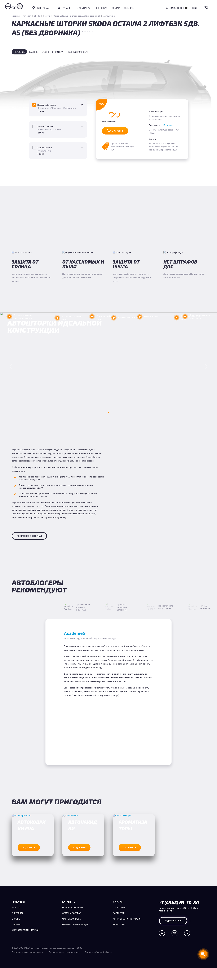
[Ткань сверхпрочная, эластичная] (185, 316)
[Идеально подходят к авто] (57, 318)
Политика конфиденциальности (27, 952)
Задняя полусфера (52, 51)
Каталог (16, 907)
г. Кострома (167, 125)
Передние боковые (46, 105)
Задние (33, 51)
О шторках (101, 8)
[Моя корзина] (206, 5)
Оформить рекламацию (75, 924)
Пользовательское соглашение (64, 952)
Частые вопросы (71, 918)
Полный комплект (77, 51)
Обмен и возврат (71, 913)
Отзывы (16, 918)
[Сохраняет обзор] (92, 316)
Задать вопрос (173, 920)
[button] (108, 412)
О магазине (119, 907)
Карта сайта (119, 924)
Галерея (16, 924)
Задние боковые (45, 126)
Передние (19, 51)
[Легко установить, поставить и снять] (9, 316)
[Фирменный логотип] (114, 318)
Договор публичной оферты (98, 952)
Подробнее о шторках (29, 536)
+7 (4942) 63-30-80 (175, 8)
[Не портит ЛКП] (140, 317)
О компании (83, 8)
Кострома (43, 8)
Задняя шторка (44, 147)
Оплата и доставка (122, 8)
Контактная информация (127, 918)
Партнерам (119, 913)
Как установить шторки (25, 930)
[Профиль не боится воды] (177, 317)
